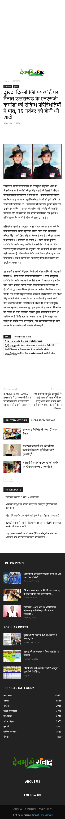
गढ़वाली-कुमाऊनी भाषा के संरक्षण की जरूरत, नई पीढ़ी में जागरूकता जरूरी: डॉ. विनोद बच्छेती (33, 524)
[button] (5, 72)
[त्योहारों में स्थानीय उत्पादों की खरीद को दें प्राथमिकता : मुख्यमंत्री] (12, 467)
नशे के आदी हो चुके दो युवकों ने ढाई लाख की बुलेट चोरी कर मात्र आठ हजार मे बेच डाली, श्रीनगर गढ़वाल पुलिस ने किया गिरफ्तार (48, 401)
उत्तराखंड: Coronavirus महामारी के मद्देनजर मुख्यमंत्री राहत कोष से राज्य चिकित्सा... (40, 610)
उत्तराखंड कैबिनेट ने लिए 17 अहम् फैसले (22, 497)
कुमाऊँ (16, 86)
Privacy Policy (44, 808)
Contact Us (30, 808)
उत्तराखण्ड (16, 80)
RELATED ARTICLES (16, 420)
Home (6, 80)
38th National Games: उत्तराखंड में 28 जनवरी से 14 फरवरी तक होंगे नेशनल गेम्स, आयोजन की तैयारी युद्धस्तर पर (17, 399)
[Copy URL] (6, 135)
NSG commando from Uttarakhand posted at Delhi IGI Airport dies (29, 345)
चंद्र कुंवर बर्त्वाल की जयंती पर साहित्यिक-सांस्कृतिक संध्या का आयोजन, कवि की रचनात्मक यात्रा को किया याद (31, 535)
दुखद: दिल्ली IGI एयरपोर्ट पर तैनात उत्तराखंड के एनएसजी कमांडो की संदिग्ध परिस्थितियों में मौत (30, 353)
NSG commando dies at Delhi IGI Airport (23, 341)
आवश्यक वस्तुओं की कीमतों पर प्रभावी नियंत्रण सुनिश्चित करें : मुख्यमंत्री (39, 450)
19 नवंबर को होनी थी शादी (22, 336)
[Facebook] (14, 135)
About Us (18, 808)
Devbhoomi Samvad (43, 814)
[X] (22, 135)
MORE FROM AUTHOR (43, 420)
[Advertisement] (32, 34)
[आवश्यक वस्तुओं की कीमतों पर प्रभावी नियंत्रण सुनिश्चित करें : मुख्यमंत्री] (12, 450)
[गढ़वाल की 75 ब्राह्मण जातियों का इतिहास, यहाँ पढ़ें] (12, 656)
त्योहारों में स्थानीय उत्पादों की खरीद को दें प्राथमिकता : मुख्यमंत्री (32, 515)
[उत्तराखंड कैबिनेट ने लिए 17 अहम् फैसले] (12, 433)
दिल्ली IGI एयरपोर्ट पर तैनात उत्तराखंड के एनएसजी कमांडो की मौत (27, 349)
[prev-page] (5, 479)
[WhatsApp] (30, 135)
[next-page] (11, 479)
